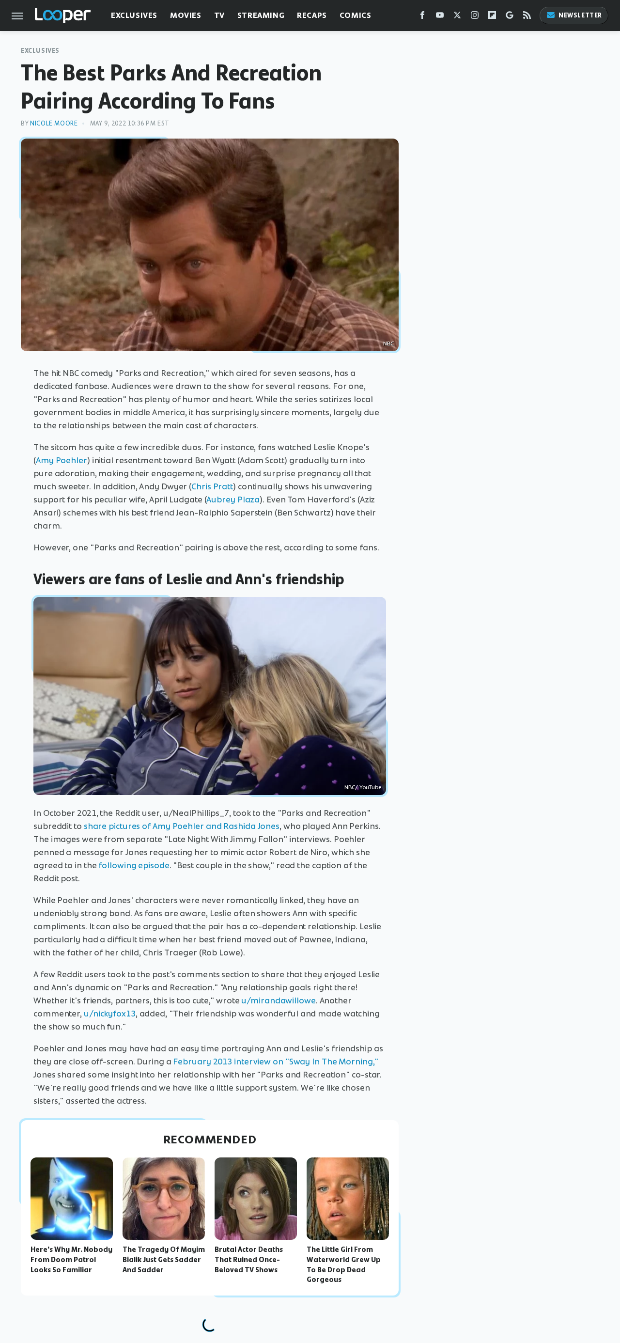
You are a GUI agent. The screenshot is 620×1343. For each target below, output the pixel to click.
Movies (186, 15)
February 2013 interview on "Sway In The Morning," (275, 1061)
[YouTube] (440, 17)
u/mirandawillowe (278, 1000)
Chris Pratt (212, 486)
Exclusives (134, 15)
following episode (133, 865)
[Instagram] (475, 17)
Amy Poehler (61, 460)
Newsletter (580, 15)
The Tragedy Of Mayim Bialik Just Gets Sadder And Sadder (164, 1260)
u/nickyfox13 (110, 1013)
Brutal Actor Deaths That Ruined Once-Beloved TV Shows (249, 1260)
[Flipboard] (492, 17)
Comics (356, 15)
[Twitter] (457, 17)
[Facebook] (422, 17)
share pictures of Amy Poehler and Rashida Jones (181, 826)
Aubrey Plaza (233, 499)
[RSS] (527, 17)
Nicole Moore (54, 123)
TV (219, 15)
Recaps (312, 15)
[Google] (509, 17)
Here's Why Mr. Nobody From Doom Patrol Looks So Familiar (71, 1260)
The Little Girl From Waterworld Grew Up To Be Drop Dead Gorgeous (344, 1264)
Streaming (260, 15)
